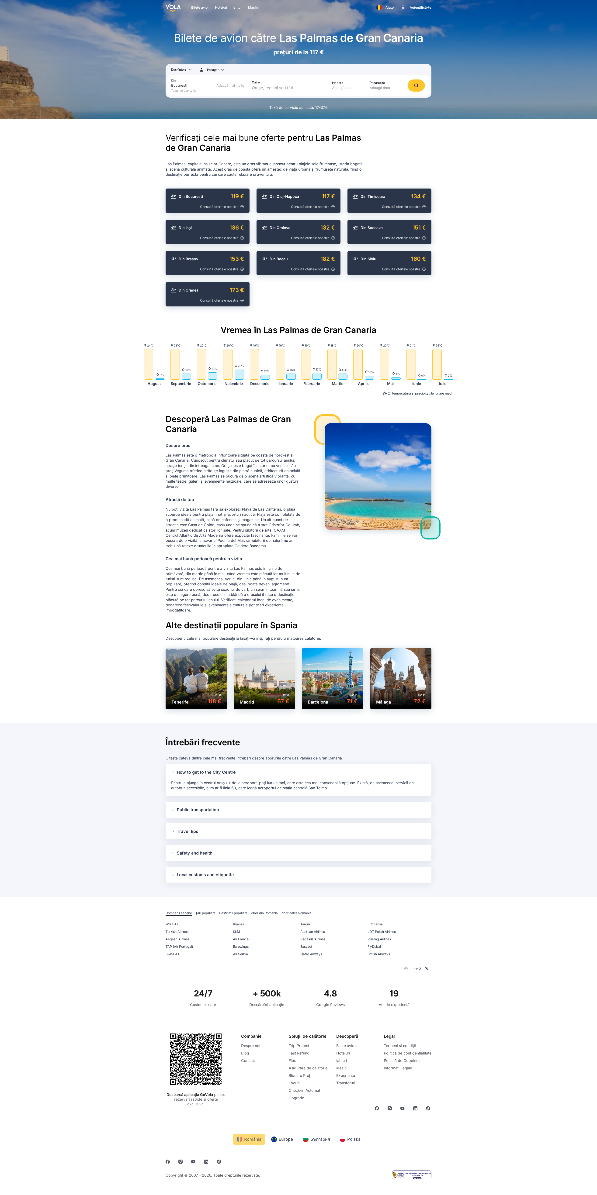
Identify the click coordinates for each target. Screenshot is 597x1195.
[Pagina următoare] (426, 969)
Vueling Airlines (379, 939)
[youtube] (403, 1109)
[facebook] (377, 1109)
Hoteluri (221, 7)
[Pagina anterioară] (406, 969)
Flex (292, 1060)
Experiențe (345, 1075)
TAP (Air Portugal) (179, 946)
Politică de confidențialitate (407, 1053)
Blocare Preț (299, 1075)
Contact (248, 1060)
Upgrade (296, 1097)
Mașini (253, 7)
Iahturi (238, 7)
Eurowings (241, 946)
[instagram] (390, 1109)
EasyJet (306, 946)
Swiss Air (172, 954)
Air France (241, 939)
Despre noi (250, 1045)
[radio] (179, 913)
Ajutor (390, 7)
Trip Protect (299, 1045)
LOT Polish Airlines (382, 932)
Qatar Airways (311, 954)
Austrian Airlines (312, 932)
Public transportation (198, 809)
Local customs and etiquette (205, 874)
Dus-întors (179, 69)
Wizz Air (172, 924)
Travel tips (187, 831)
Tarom (305, 924)
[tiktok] (428, 1109)
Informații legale (398, 1068)
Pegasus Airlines (312, 939)
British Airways (379, 954)
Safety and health (194, 853)
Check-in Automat (304, 1090)
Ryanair (238, 924)
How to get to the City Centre (206, 772)
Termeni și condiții (400, 1045)
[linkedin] (416, 1109)
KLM (236, 932)
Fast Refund (299, 1053)
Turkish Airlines (177, 932)
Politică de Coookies (402, 1060)
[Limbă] (379, 7)
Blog (245, 1053)
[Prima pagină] (173, 8)
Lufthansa (375, 924)
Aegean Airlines (177, 939)
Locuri (294, 1083)
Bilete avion (200, 7)
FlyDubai (374, 946)
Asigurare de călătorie (308, 1068)
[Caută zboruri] (416, 85)
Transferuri (345, 1083)
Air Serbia (240, 954)
